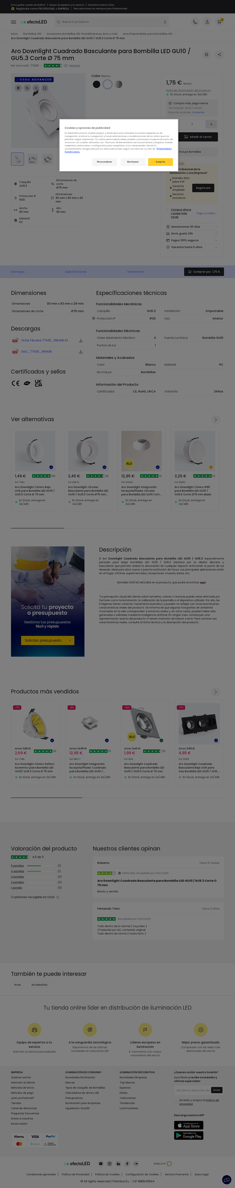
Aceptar (160, 161)
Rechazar (133, 161)
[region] (118, 145)
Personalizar (104, 161)
